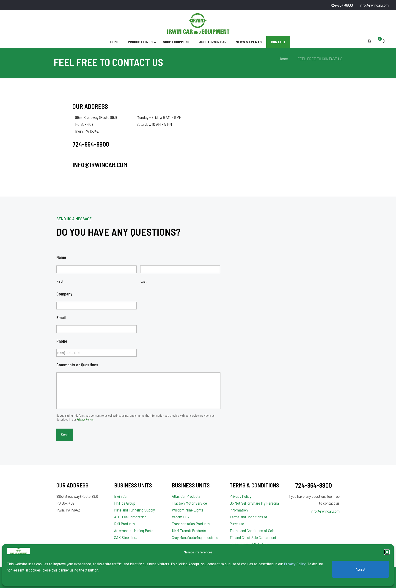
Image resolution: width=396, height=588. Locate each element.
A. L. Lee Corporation (130, 516)
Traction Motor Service (189, 503)
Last (143, 281)
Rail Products (124, 523)
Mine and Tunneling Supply (134, 509)
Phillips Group (124, 503)
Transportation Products (191, 523)
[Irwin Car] (198, 23)
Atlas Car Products (186, 496)
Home (283, 58)
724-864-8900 (341, 5)
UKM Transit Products (189, 530)
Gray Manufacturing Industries (195, 537)
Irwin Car (121, 496)
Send (65, 434)
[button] (387, 552)
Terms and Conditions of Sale (252, 530)
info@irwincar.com (374, 5)
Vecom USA (181, 516)
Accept (361, 569)
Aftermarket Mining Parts (133, 530)
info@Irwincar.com (99, 165)
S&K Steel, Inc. (125, 537)
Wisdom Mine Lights (188, 509)
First (60, 281)
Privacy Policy (294, 563)
